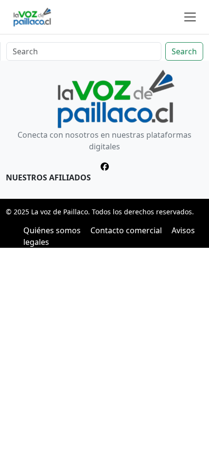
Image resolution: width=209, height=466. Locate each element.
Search (184, 51)
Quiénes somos (52, 230)
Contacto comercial (126, 230)
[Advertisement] (104, 357)
